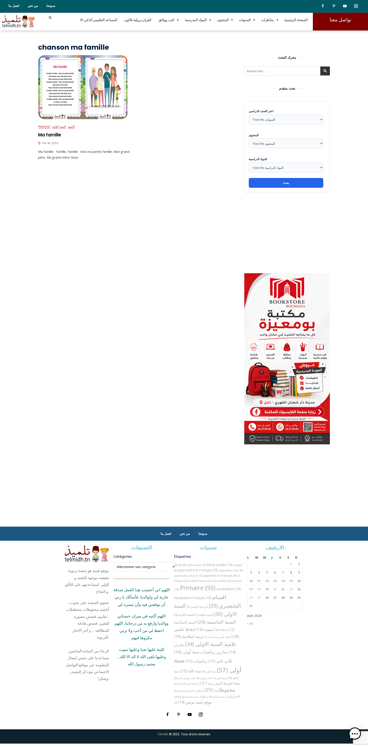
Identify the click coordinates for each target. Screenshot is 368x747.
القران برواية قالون (137, 19)
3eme (180, 565)
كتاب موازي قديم (185, 678)
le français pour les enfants (213, 581)
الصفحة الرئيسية (296, 19)
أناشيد (71, 127)
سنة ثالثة (191, 670)
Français (44, 127)
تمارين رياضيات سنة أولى (201, 652)
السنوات (245, 19)
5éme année (220, 564)
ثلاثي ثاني (220, 660)
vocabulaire (228, 589)
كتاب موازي (204, 678)
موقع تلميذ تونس (195, 702)
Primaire (198, 588)
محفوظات (219, 689)
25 (259, 597)
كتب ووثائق (166, 19)
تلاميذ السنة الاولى (210, 643)
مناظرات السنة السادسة (189, 690)
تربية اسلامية (188, 636)
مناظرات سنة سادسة (222, 696)
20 (275, 589)
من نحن (33, 6)
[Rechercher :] (287, 70)
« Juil (250, 623)
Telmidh (162, 734)
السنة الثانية (59, 127)
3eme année (196, 565)
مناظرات (267, 19)
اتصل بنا (14, 6)
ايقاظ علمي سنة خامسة (217, 637)
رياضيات (196, 660)
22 (291, 589)
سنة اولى (209, 671)
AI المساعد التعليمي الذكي (98, 19)
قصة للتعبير (220, 678)
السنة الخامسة (216, 621)
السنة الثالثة (204, 615)
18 (259, 589)
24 (251, 597)
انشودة (205, 629)
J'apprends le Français (220, 576)
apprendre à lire (231, 570)
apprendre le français (198, 570)
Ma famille (49, 135)
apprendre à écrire (188, 576)
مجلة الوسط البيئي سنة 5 (219, 683)
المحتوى (223, 19)
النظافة (221, 630)
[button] (355, 734)
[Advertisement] (288, 233)
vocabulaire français (193, 597)
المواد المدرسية (196, 19)
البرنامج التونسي (197, 606)
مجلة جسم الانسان (185, 683)
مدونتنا (50, 6)
